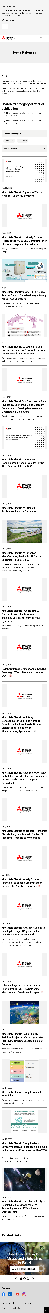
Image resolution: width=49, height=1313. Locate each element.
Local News (22, 141)
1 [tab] (21, 1278)
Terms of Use (7, 1303)
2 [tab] (24, 1278)
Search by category (12, 134)
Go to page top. (46, 1310)
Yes (5, 27)
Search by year (10, 148)
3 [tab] (28, 1278)
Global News (9, 141)
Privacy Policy (20, 1303)
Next (33, 1279)
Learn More (9, 20)
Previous (16, 1279)
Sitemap (31, 1303)
